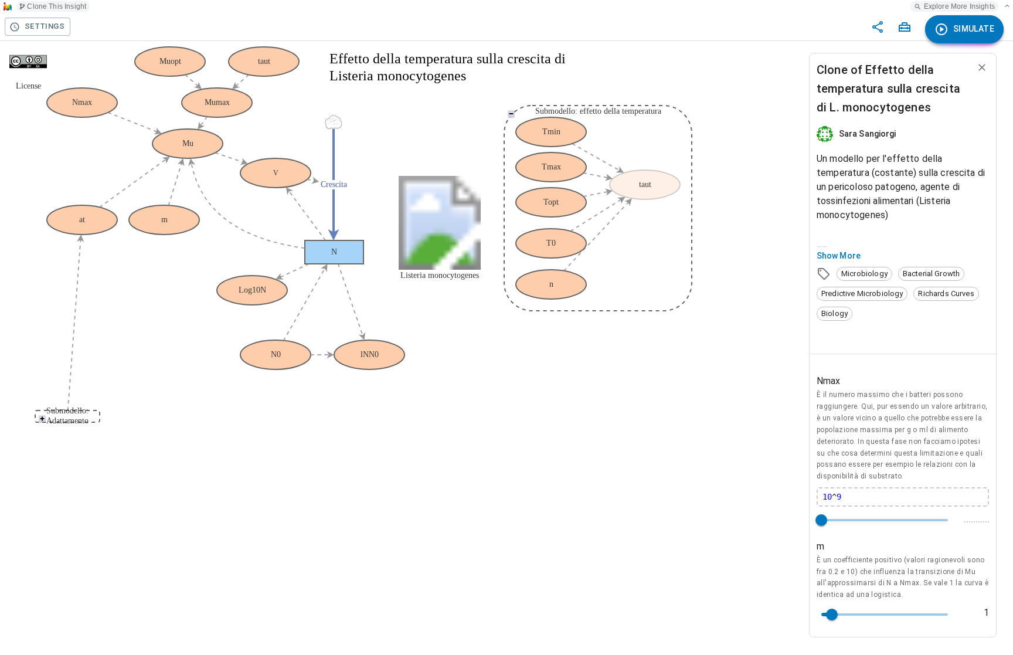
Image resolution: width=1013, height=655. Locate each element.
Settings (44, 26)
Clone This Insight (56, 6)
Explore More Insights (959, 6)
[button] (864, 274)
